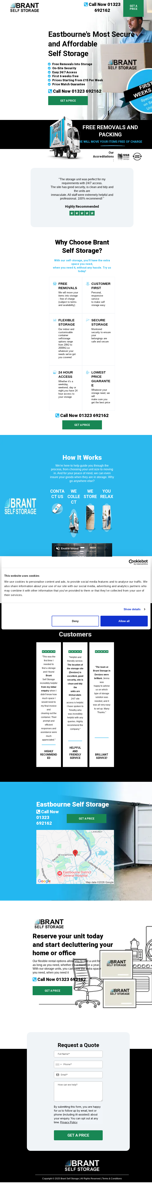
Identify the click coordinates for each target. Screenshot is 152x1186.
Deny (75, 620)
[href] (75, 857)
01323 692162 (86, 91)
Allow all (124, 620)
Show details (132, 609)
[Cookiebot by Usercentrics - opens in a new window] (131, 562)
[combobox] (58, 1064)
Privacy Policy (68, 1122)
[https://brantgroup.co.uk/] (24, 7)
